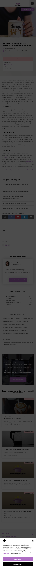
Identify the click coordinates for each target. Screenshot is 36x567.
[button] (32, 541)
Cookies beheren (18, 564)
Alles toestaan (18, 559)
